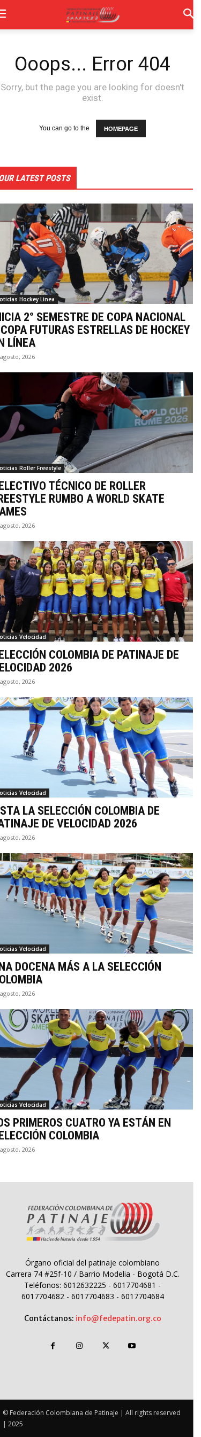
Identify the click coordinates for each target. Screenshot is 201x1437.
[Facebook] (52, 1346)
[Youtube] (132, 1346)
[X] (105, 1346)
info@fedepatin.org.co (118, 1318)
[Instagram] (79, 1346)
